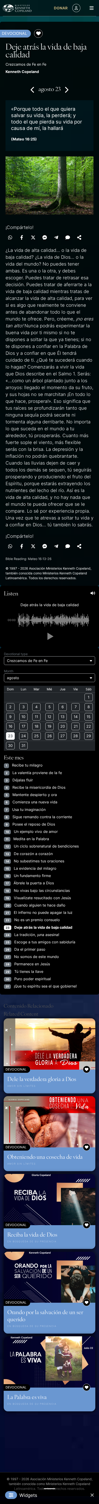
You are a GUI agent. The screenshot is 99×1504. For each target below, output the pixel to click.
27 (62, 735)
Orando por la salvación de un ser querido (45, 1315)
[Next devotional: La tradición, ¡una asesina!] (66, 90)
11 (36, 716)
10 (23, 716)
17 (23, 726)
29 (88, 735)
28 (75, 735)
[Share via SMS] (67, 237)
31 (23, 745)
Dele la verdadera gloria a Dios (41, 1079)
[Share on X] (33, 237)
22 (88, 726)
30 (10, 745)
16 (10, 726)
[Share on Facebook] (21, 237)
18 (36, 726)
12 (49, 716)
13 (62, 716)
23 (10, 735)
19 (49, 726)
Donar (61, 8)
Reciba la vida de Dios (32, 1234)
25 (36, 735)
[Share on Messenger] (44, 237)
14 (76, 716)
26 (49, 735)
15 (88, 716)
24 (23, 735)
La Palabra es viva (27, 1397)
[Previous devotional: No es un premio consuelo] (32, 90)
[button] (49, 636)
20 (62, 726)
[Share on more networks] (79, 237)
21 (76, 726)
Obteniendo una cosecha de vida (45, 1156)
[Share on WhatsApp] (10, 237)
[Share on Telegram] (56, 237)
